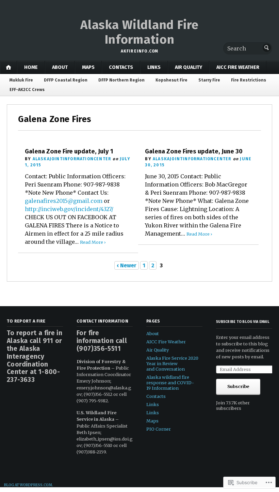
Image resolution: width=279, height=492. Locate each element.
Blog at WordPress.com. (28, 485)
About (60, 67)
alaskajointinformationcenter (72, 158)
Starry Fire (209, 80)
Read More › (93, 242)
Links (154, 67)
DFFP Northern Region (121, 80)
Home (31, 67)
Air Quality (188, 67)
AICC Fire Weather (237, 67)
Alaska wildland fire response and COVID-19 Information (170, 382)
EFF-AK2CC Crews (27, 89)
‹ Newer (126, 265)
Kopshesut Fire (171, 80)
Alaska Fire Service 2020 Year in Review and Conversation (172, 363)
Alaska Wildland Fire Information (139, 32)
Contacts (121, 67)
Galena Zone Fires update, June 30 (194, 151)
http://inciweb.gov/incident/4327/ (69, 209)
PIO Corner (158, 429)
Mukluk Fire (21, 80)
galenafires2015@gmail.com (63, 200)
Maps (88, 67)
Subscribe (238, 386)
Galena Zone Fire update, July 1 (69, 151)
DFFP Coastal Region (65, 80)
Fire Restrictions (248, 80)
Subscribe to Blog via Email (242, 321)
